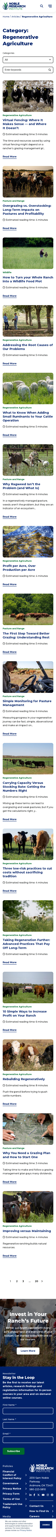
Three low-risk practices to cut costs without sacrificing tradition (27, 872)
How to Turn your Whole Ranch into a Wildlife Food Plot (28, 279)
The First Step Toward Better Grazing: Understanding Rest (26, 635)
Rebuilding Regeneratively (24, 1079)
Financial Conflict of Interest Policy (12, 1475)
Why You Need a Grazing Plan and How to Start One (26, 1155)
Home (6, 16)
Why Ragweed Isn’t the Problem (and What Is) (21, 486)
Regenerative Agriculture (17, 115)
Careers (34, 1516)
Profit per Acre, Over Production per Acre (19, 568)
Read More (10, 156)
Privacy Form (11, 1493)
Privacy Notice (26, 1530)
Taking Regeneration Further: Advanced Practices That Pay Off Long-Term (26, 944)
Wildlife (7, 272)
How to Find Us (39, 1511)
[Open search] (41, 6)
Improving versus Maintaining (27, 1231)
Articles (15, 16)
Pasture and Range (13, 201)
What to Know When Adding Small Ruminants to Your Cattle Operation (28, 416)
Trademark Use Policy (12, 1506)
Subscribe (13, 1451)
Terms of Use (11, 1499)
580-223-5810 (37, 1489)
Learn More (28, 1350)
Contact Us (36, 1506)
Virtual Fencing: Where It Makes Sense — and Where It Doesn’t (24, 124)
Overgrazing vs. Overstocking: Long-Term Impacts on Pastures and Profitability (27, 209)
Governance (10, 1483)
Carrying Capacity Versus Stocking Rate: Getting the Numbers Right (24, 787)
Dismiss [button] (46, 1524)
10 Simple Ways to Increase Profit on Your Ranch (25, 1013)
